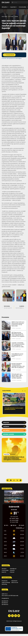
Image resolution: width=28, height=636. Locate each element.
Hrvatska (14, 380)
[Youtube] (18, 615)
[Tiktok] (15, 615)
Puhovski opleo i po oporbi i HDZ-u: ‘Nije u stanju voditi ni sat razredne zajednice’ (17, 376)
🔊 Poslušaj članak (9, 55)
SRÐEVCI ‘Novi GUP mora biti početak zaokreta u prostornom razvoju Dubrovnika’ (18, 324)
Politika (16, 16)
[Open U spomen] (16, 7)
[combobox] (19, 2)
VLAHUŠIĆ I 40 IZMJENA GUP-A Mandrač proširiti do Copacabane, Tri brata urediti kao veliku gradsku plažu (18, 345)
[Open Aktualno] (7, 7)
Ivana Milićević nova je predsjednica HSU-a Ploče (17, 355)
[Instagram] (12, 615)
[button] (24, 295)
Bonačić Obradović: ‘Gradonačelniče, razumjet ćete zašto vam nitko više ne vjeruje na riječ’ (18, 366)
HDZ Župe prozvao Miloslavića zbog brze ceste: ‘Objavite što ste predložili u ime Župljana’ (18, 334)
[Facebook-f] (9, 615)
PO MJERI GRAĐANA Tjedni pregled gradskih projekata (14, 408)
